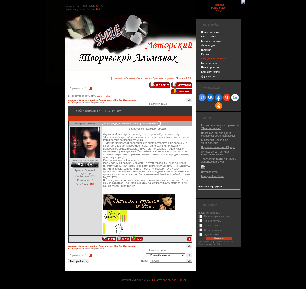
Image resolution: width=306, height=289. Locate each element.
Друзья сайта (209, 76)
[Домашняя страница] (123, 238)
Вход (219, 10)
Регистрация (218, 7)
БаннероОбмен (210, 71)
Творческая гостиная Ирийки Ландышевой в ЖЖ (218, 160)
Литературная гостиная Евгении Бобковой (215, 153)
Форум (72, 100)
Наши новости (210, 32)
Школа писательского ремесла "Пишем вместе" (220, 127)
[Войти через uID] (202, 97)
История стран (210, 172)
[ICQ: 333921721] (137, 238)
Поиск (179, 78)
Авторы (82, 100)
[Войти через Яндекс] (226, 97)
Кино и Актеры (212, 220)
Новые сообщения (124, 78)
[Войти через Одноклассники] (218, 105)
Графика (206, 49)
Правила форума (163, 78)
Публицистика (212, 234)
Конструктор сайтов (164, 279)
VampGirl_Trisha (101, 96)
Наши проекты (210, 67)
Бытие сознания (211, 41)
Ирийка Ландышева (101, 100)
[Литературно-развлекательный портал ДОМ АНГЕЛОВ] (203, 167)
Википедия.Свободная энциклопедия (214, 141)
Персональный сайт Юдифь (218, 147)
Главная (219, 4)
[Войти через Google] (235, 97)
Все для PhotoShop (212, 176)
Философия (211, 225)
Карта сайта (208, 36)
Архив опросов (224, 241)
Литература (208, 45)
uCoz (183, 279)
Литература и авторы (217, 216)
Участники (143, 78)
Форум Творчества (213, 58)
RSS (98, 9)
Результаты (205, 241)
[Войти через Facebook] (218, 97)
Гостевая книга (210, 63)
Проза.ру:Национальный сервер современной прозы (218, 134)
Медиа (205, 54)
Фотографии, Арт (214, 230)
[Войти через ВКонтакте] (210, 97)
